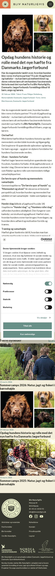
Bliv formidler (7, 531)
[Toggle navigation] (50, 4)
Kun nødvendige (27, 334)
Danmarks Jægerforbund (41, 557)
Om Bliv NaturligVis (9, 536)
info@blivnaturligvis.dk (37, 512)
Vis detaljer (42, 318)
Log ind (31, 536)
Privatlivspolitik (35, 531)
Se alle (51, 340)
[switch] (48, 291)
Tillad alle (27, 326)
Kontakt (32, 527)
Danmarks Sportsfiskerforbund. (13, 559)
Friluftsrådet (42, 568)
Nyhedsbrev (33, 522)
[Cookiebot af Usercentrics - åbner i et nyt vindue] (41, 239)
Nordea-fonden (7, 563)
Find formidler (7, 527)
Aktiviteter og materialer (11, 522)
